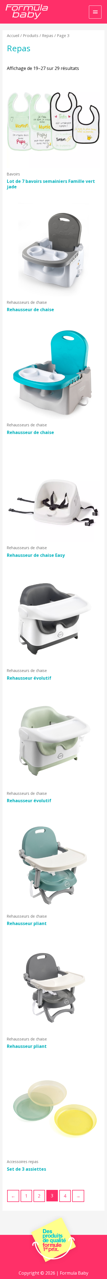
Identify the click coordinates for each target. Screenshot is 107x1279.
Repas (47, 35)
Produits (30, 35)
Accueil (13, 35)
